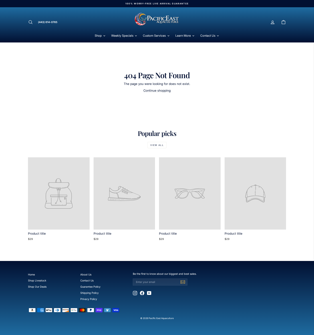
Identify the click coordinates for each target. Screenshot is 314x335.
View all (157, 145)
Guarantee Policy (90, 286)
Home (31, 274)
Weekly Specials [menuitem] (122, 35)
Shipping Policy (89, 292)
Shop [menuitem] (98, 35)
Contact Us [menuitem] (207, 35)
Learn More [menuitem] (183, 35)
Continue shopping (157, 90)
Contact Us (87, 280)
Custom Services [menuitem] (154, 35)
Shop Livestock (37, 280)
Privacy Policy (88, 299)
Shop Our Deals (37, 286)
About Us (85, 274)
